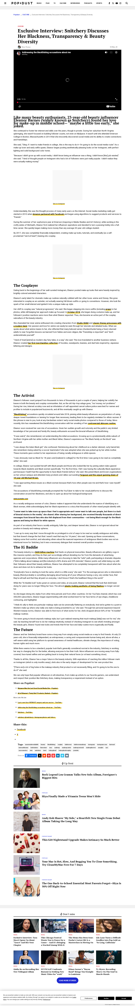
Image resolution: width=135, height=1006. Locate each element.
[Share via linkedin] (58, 755)
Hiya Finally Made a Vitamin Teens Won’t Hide (71, 796)
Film (47, 3)
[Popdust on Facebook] (109, 3)
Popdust (17, 15)
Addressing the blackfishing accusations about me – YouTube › (39, 707)
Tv (54, 3)
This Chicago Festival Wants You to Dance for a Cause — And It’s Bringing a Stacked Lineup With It (53, 941)
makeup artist (66, 747)
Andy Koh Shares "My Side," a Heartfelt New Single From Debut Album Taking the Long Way (81, 819)
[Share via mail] (67, 755)
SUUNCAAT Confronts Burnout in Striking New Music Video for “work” (52, 971)
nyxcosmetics (23, 750)
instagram (91, 744)
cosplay (60, 744)
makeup (57, 747)
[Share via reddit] (44, 755)
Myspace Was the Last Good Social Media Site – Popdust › (38, 688)
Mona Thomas (26, 47)
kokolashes (34, 747)
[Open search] (127, 3)
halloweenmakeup (80, 744)
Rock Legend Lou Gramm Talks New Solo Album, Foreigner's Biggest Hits (79, 776)
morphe (100, 747)
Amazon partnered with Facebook (48, 214)
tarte (44, 750)
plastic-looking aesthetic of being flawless (84, 586)
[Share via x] (40, 755)
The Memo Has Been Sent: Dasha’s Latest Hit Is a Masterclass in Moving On (81, 940)
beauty (43, 744)
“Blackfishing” (20, 414)
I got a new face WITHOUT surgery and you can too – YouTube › (40, 702)
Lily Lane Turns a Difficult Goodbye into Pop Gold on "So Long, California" (108, 940)
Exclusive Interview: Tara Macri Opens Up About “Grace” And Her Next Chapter (25, 941)
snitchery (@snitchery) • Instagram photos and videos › (37, 717)
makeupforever (91, 747)
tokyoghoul (52, 750)
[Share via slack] (62, 755)
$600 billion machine (44, 552)
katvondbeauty (23, 747)
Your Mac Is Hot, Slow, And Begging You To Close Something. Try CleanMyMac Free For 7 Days (79, 863)
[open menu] (5, 3)
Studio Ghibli (83, 323)
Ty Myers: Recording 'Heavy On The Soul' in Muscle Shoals (106, 971)
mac (50, 747)
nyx (107, 747)
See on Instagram (59, 203)
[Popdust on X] (113, 3)
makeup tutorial (78, 747)
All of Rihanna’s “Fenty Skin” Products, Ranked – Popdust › (38, 693)
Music (39, 3)
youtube (75, 750)
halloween (68, 744)
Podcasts (88, 3)
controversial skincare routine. (102, 423)
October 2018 (73, 312)
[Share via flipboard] (53, 755)
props (108, 309)
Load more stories (67, 980)
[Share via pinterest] (49, 755)
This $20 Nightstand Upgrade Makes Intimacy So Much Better (80, 839)
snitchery (38, 750)
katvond (112, 744)
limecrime (43, 747)
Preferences (89, 998)
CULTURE (63, 3)
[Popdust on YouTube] (116, 3)
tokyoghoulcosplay (65, 750)
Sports (99, 3)
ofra (31, 750)
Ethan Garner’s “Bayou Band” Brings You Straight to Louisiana (81, 971)
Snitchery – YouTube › (25, 712)
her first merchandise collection (43, 343)
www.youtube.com (21, 499)
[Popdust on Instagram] (120, 3)
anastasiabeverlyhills (31, 744)
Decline (106, 998)
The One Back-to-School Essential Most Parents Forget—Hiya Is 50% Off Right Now (81, 885)
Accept (124, 998)
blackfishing (51, 744)
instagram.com (102, 744)
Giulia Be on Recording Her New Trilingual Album (26, 970)
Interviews (75, 3)
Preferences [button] (46, 999)
